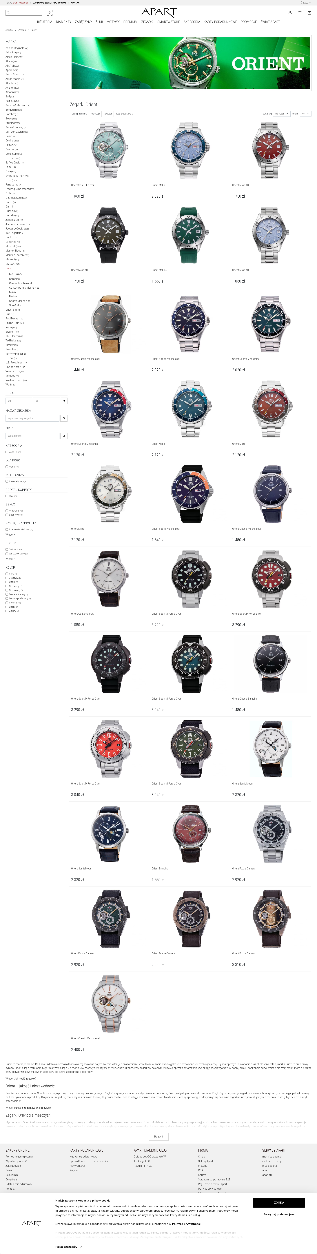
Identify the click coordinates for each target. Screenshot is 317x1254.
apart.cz (267, 1170)
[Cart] (309, 13)
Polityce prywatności (186, 1223)
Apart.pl (9, 30)
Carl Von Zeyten (17, 131)
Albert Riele (14, 56)
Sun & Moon (16, 305)
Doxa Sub (14, 153)
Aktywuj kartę (77, 1165)
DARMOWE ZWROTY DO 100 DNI (49, 2)
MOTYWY (113, 22)
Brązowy (15, 577)
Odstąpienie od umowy (19, 1184)
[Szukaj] (64, 401)
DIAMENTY (63, 22)
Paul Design (14, 318)
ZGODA (279, 1202)
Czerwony (15, 586)
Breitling (13, 122)
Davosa (12, 149)
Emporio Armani (17, 175)
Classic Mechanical (20, 283)
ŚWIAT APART (270, 22)
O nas (201, 1156)
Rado (11, 327)
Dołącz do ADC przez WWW (150, 1156)
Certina (12, 140)
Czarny (14, 581)
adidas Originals (17, 48)
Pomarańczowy (18, 594)
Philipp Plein (15, 322)
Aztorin (12, 92)
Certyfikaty (11, 1179)
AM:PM (12, 65)
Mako (12, 292)
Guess (12, 211)
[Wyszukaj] (8, 12)
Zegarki (22, 30)
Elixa (11, 171)
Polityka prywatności (210, 1188)
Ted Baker (13, 340)
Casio (11, 136)
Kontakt (10, 1188)
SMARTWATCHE (168, 22)
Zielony (14, 610)
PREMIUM (130, 22)
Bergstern (14, 109)
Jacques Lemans (18, 224)
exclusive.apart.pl (272, 1161)
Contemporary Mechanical (24, 287)
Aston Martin (15, 78)
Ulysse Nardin (15, 366)
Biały (13, 573)
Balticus (12, 100)
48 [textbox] (303, 113)
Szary (13, 606)
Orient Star (13, 309)
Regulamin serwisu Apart (212, 1184)
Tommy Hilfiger (17, 353)
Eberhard (13, 158)
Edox (11, 166)
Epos (11, 180)
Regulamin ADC (143, 1165)
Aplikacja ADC (142, 1161)
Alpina (11, 61)
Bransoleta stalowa (21, 529)
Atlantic (12, 83)
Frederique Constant (20, 189)
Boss (11, 118)
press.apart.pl (270, 1165)
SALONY (307, 2)
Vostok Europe (16, 380)
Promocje (95, 113)
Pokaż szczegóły (66, 1246)
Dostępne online (79, 113)
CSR (200, 1170)
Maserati (13, 246)
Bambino (14, 278)
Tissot (12, 349)
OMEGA (13, 263)
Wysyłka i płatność (16, 1161)
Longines (13, 241)
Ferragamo (13, 184)
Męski (14, 466)
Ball (10, 96)
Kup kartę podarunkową (83, 1156)
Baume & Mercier (18, 105)
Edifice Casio (15, 162)
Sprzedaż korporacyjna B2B (214, 1179)
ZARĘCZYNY (83, 22)
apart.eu (267, 1174)
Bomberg (13, 114)
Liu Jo (11, 237)
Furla (10, 193)
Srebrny (15, 602)
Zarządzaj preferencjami (279, 1214)
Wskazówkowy (18, 553)
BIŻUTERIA (44, 22)
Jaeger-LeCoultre (17, 228)
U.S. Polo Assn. (17, 362)
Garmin (12, 206)
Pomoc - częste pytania (19, 1156)
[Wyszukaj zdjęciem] (49, 13)
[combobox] (282, 114)
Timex (12, 344)
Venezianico (15, 371)
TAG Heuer (14, 336)
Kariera (202, 1174)
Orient (11, 268)
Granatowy (16, 590)
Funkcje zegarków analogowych (32, 1107)
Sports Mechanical (20, 300)
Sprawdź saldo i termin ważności (89, 1161)
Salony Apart (205, 1161)
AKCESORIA (192, 22)
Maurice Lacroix (17, 255)
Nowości (107, 113)
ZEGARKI (147, 22)
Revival (13, 296)
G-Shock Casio (16, 197)
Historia (202, 1165)
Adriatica (13, 52)
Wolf (10, 384)
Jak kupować (13, 1165)
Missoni (12, 259)
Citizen (12, 144)
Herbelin (12, 215)
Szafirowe (16, 514)
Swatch (12, 331)
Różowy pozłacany (20, 598)
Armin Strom (15, 74)
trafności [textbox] (279, 113)
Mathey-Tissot (16, 250)
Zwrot (9, 1170)
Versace (13, 375)
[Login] (290, 12)
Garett (11, 202)
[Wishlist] (300, 12)
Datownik (15, 549)
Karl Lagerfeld (15, 233)
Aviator (12, 87)
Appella (12, 70)
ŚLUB (99, 22)
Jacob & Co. (14, 219)
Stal (13, 496)
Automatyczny (18, 481)
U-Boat (11, 358)
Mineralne (16, 510)
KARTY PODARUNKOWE (220, 22)
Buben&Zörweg (16, 127)
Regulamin (12, 1174)
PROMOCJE (249, 22)
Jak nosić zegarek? (25, 1078)
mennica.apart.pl (272, 1156)
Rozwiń (158, 1136)
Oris (10, 314)
